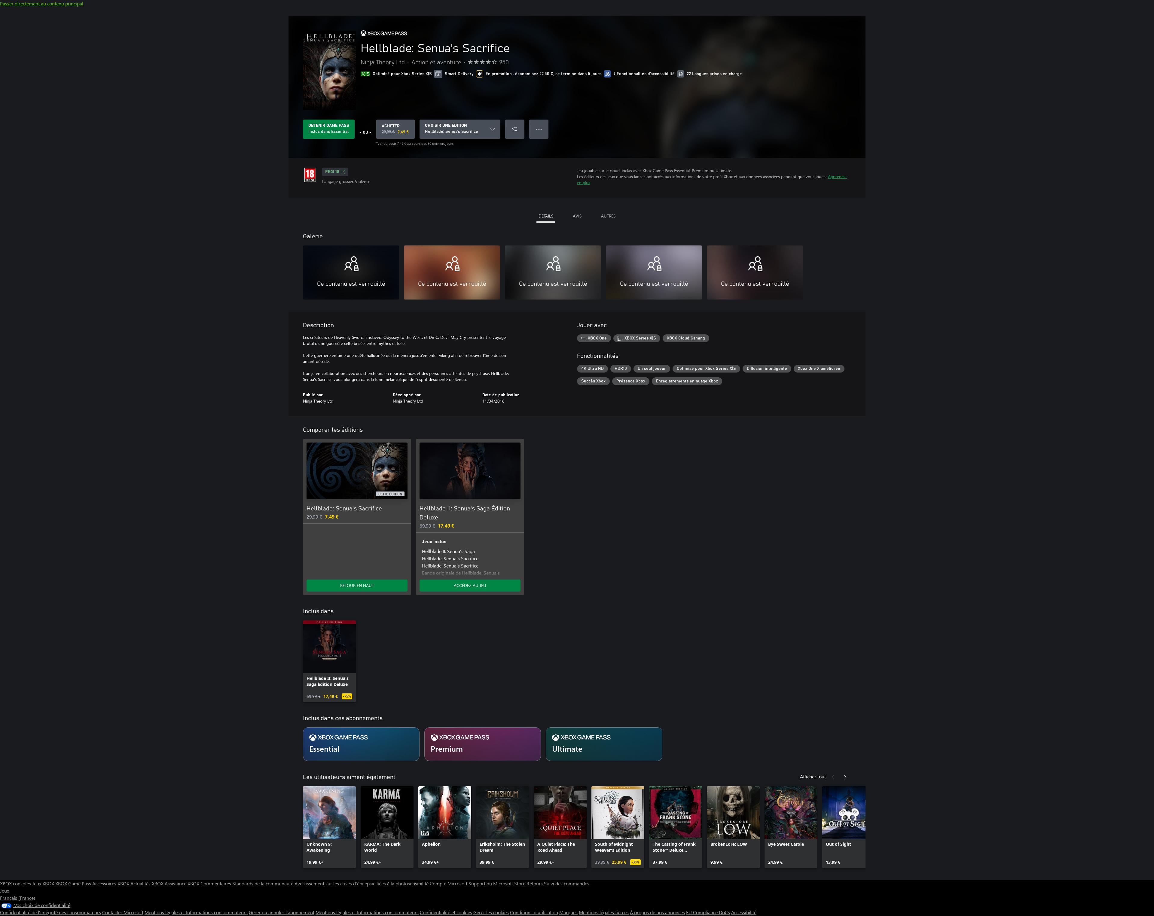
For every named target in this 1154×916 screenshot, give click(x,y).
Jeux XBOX (43, 883)
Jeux (4, 890)
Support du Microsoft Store (497, 883)
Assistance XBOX (182, 883)
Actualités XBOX (147, 883)
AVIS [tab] (577, 216)
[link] (329, 661)
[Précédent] (833, 777)
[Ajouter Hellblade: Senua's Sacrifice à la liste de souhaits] (514, 129)
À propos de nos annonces (657, 912)
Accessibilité (743, 912)
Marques (568, 912)
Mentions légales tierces (604, 912)
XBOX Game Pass (73, 883)
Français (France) (17, 898)
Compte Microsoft (448, 883)
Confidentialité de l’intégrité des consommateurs (50, 912)
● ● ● (539, 129)
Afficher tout (813, 776)
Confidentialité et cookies (446, 912)
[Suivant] (845, 777)
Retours (535, 883)
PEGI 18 (332, 172)
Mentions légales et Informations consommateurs (196, 912)
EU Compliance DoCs (708, 912)
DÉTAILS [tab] (546, 216)
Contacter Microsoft (122, 912)
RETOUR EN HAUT (357, 585)
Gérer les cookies (491, 912)
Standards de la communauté (262, 883)
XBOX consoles (15, 883)
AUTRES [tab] (608, 216)
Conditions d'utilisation (534, 912)
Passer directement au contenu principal (41, 3)
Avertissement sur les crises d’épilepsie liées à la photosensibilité (362, 883)
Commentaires (215, 883)
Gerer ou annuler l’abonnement (281, 912)
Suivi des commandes (566, 883)
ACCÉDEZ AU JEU (470, 585)
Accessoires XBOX (111, 883)
